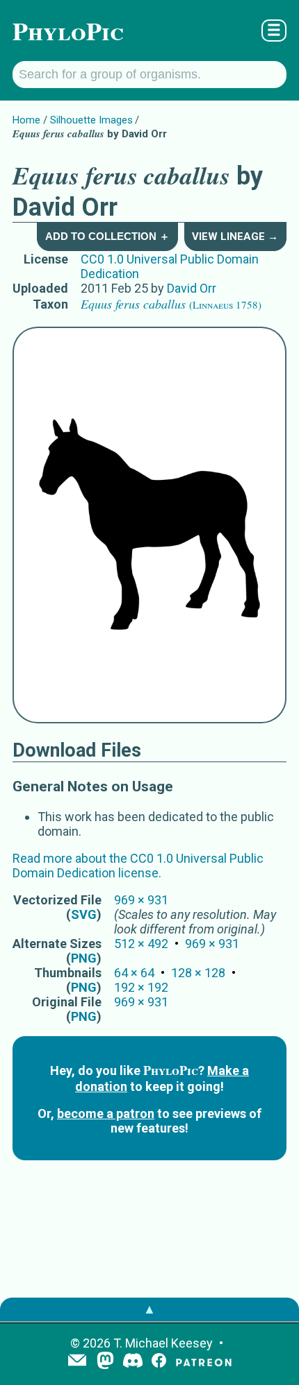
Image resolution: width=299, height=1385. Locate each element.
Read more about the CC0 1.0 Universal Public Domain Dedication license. (138, 865)
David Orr (191, 288)
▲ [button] (149, 1309)
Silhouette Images (91, 120)
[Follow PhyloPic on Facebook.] (159, 1361)
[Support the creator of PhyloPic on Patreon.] (204, 1361)
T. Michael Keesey (163, 1343)
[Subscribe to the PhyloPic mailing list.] (77, 1361)
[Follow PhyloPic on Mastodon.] (105, 1362)
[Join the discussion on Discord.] (133, 1361)
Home (26, 120)
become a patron (105, 1113)
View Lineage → (235, 236)
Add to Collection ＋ (107, 236)
